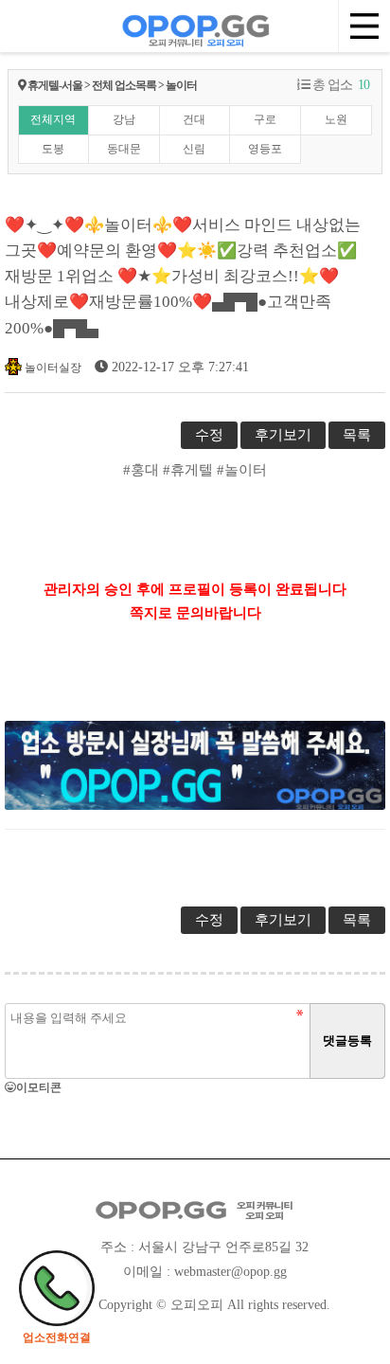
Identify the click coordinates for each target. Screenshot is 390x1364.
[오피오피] (195, 23)
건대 (194, 119)
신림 (194, 148)
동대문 (124, 148)
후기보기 (283, 434)
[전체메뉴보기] (364, 26)
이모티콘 (39, 1087)
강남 (124, 119)
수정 (209, 434)
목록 (357, 434)
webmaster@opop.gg (230, 1272)
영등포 (265, 148)
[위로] (354, 1309)
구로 (265, 119)
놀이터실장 (53, 367)
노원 (336, 119)
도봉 (53, 148)
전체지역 (53, 119)
